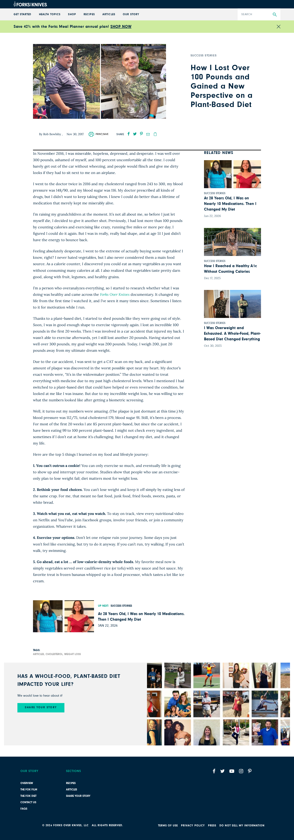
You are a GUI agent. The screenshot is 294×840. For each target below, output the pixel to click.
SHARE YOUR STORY (41, 707)
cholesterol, (54, 654)
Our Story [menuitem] (131, 14)
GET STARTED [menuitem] (22, 14)
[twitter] (135, 134)
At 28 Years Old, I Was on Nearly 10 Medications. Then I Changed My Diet (141, 616)
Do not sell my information (242, 825)
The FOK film (28, 789)
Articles (71, 789)
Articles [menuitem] (108, 14)
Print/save (102, 134)
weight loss (72, 654)
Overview (26, 783)
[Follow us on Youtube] (231, 771)
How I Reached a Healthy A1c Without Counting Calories (230, 269)
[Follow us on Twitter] (222, 771)
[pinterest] (141, 134)
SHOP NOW (120, 27)
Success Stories (121, 605)
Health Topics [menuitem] (49, 14)
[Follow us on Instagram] (241, 771)
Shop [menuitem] (72, 14)
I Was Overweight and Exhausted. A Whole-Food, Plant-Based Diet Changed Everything (232, 333)
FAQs (23, 808)
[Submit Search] (275, 15)
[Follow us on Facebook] (214, 771)
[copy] (155, 134)
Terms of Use (168, 825)
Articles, (39, 654)
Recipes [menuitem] (89, 14)
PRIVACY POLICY (193, 825)
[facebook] (128, 134)
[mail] (148, 134)
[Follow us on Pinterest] (249, 771)
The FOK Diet (28, 796)
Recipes (71, 783)
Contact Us (28, 802)
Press (212, 825)
